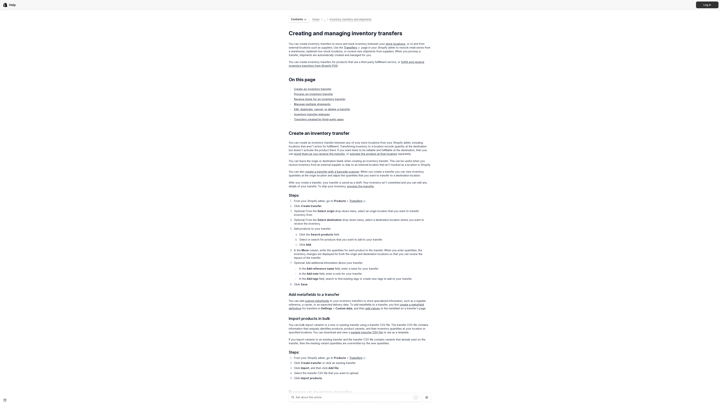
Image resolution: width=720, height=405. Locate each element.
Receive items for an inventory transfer (319, 99)
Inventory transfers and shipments (350, 19)
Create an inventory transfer (312, 89)
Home (316, 19)
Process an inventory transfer (313, 94)
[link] (9, 5)
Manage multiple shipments (312, 104)
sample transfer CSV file (367, 332)
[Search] (415, 397)
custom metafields (317, 300)
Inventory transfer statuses (312, 114)
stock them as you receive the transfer (319, 153)
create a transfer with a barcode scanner (332, 171)
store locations (395, 43)
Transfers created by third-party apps (319, 119)
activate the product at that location (373, 153)
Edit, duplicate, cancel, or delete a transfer (322, 109)
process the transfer (360, 186)
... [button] (325, 19)
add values (372, 308)
